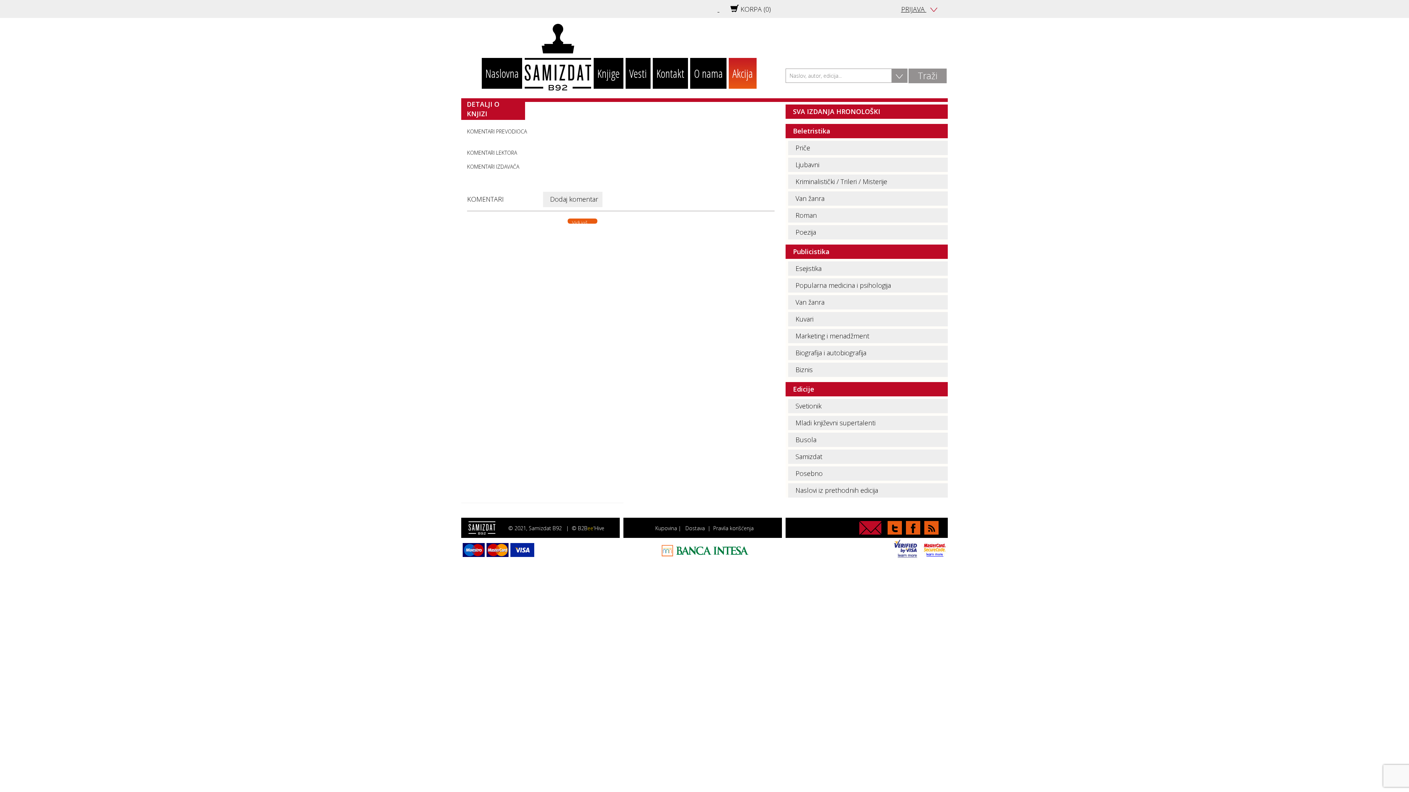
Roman (806, 215)
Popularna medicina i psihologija (843, 285)
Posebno (809, 473)
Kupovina (666, 528)
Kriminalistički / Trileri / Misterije (841, 181)
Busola (805, 439)
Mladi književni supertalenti (835, 422)
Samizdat (808, 456)
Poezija (805, 232)
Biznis (804, 369)
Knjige (608, 73)
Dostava (695, 528)
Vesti (638, 73)
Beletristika (811, 130)
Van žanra (809, 198)
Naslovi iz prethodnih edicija (836, 490)
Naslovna (502, 73)
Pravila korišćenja (733, 528)
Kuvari (804, 319)
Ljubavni (807, 164)
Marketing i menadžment (832, 335)
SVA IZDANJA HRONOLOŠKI (836, 111)
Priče (802, 147)
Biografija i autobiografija (830, 352)
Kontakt (670, 73)
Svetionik (808, 406)
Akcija (742, 73)
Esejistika (808, 268)
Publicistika (811, 251)
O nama (708, 73)
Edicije (803, 389)
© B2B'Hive (588, 528)
